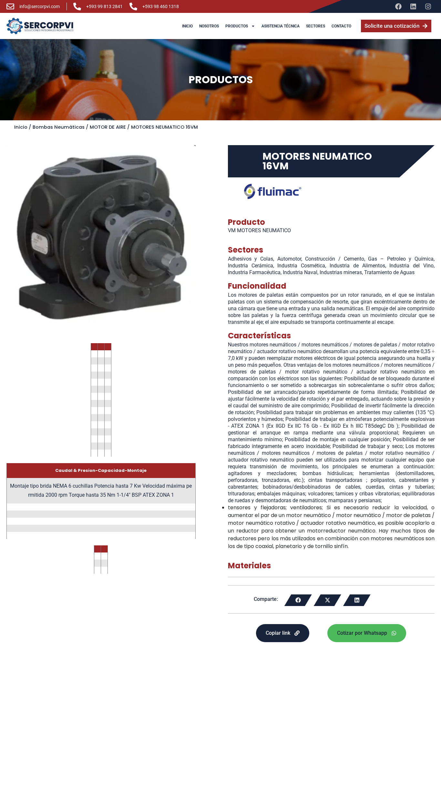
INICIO (187, 26)
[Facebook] (398, 6)
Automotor (289, 259)
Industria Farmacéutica (254, 272)
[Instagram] (428, 6)
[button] (298, 600)
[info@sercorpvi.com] (10, 6)
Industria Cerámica (250, 266)
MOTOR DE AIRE (108, 127)
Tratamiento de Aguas (389, 272)
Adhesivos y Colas (250, 259)
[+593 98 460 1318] (133, 6)
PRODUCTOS (236, 26)
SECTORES (315, 26)
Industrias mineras (341, 272)
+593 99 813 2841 (104, 6)
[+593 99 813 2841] (77, 6)
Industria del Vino (411, 266)
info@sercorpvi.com (39, 6)
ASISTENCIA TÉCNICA (281, 26)
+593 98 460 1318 (160, 6)
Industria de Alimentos (357, 266)
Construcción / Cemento (334, 259)
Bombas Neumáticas (59, 127)
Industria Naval (300, 272)
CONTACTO (341, 26)
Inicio (20, 127)
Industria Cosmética (301, 266)
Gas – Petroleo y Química (401, 259)
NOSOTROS (209, 26)
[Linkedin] (413, 6)
